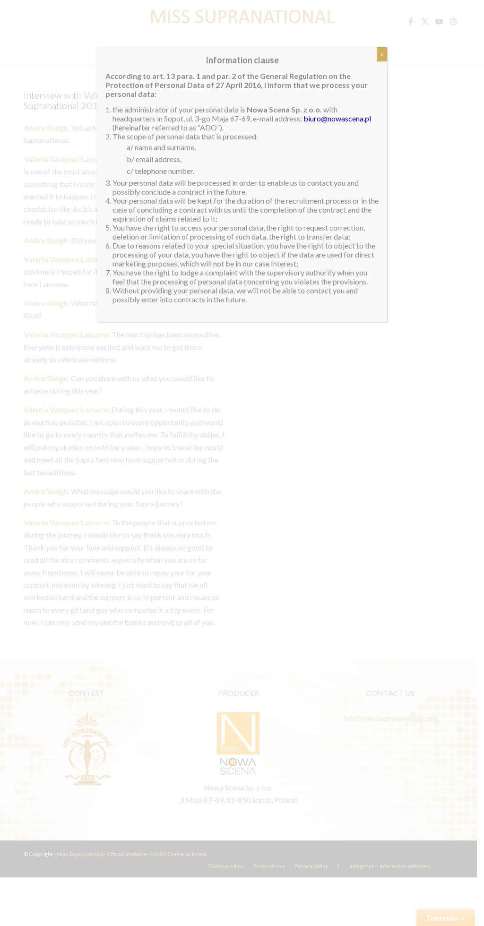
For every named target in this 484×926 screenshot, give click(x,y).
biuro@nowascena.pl (337, 118)
